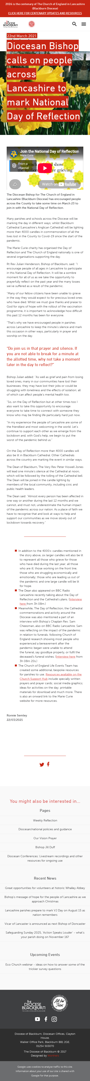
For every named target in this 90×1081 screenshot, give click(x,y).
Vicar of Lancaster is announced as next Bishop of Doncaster (45, 923)
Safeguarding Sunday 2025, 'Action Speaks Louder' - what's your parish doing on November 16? (45, 935)
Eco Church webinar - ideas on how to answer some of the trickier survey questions (45, 967)
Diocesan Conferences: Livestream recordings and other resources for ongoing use (45, 858)
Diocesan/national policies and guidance (45, 829)
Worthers (53, 1055)
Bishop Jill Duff (45, 847)
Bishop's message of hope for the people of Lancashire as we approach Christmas (45, 899)
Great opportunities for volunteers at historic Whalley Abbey (45, 888)
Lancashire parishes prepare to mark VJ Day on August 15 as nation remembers (45, 912)
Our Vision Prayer (45, 838)
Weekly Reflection (45, 820)
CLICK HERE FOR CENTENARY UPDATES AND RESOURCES (45, 13)
